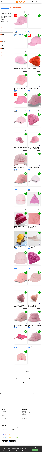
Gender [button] (3, 30)
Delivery (3, 415)
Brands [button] (3, 37)
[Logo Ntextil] (20, 1)
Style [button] (3, 27)
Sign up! (13, 429)
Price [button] (3, 34)
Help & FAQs (4, 418)
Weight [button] (3, 41)
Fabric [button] (3, 55)
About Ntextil (4, 411)
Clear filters (7, 23)
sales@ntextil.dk (24, 414)
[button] (32, 1)
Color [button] (3, 48)
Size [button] (3, 52)
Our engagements (5, 419)
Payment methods (5, 414)
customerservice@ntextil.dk (26, 412)
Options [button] (3, 45)
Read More (24, 448)
